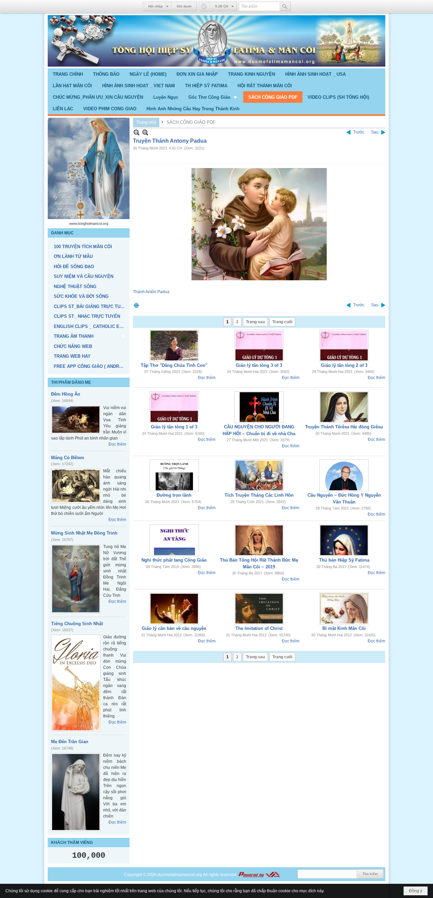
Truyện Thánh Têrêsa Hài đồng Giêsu (344, 426)
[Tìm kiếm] (285, 6)
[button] (213, 97)
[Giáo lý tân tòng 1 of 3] (174, 407)
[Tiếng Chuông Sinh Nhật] (75, 683)
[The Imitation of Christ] (259, 608)
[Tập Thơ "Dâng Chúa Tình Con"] (174, 345)
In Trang (136, 305)
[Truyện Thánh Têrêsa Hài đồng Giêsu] (344, 407)
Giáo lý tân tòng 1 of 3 (174, 426)
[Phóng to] (145, 132)
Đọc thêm (117, 444)
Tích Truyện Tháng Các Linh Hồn (259, 495)
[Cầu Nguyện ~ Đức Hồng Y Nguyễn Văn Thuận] (344, 475)
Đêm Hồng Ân (65, 394)
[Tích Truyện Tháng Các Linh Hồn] (259, 475)
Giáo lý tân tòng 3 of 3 (259, 365)
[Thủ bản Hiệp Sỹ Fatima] (344, 540)
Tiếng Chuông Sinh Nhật (77, 623)
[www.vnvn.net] (258, 874)
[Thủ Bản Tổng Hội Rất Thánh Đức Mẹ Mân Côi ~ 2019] (259, 540)
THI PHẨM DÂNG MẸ (71, 382)
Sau (375, 132)
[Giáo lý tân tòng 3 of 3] (259, 345)
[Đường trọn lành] (174, 475)
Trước (358, 132)
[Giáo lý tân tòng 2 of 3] (344, 345)
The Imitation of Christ (258, 628)
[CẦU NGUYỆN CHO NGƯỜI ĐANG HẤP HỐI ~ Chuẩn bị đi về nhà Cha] (259, 407)
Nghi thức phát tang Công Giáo (174, 560)
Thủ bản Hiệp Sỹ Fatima (344, 560)
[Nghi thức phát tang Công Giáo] (174, 540)
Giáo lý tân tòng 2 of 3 (344, 365)
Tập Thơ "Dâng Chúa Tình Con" (174, 365)
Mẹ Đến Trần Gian (69, 741)
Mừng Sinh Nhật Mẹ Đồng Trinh (84, 533)
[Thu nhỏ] (136, 132)
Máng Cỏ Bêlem (67, 457)
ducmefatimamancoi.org (180, 874)
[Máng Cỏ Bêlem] (75, 486)
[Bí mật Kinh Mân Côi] (344, 608)
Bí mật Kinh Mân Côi (344, 628)
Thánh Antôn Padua (151, 291)
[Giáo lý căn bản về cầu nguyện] (174, 608)
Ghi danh (184, 6)
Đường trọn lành (174, 495)
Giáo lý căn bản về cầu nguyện (174, 628)
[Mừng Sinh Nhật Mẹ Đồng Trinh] (75, 578)
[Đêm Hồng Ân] (75, 419)
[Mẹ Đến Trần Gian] (75, 792)
